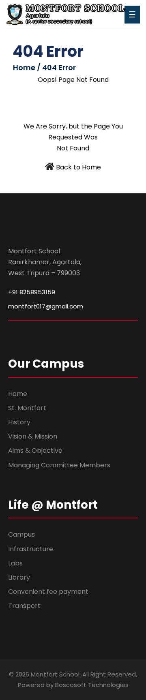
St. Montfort (27, 408)
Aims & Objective (35, 450)
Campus (21, 534)
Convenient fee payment (48, 591)
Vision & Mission (32, 436)
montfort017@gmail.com (45, 306)
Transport (24, 605)
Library (19, 577)
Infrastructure (30, 549)
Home (17, 393)
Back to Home (78, 167)
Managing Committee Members (59, 465)
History (19, 422)
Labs (15, 563)
